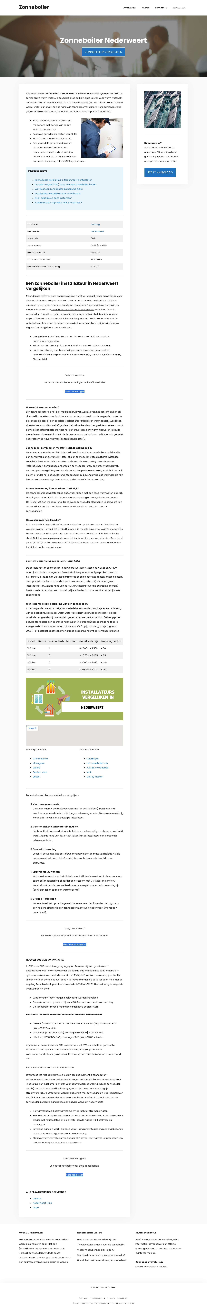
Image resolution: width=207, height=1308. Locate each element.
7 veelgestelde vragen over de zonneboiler (101, 1244)
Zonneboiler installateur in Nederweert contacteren (63, 180)
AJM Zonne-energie (97, 767)
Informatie (161, 7)
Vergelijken (179, 7)
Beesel (36, 776)
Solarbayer (92, 758)
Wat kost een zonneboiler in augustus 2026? (59, 189)
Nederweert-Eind (42, 1203)
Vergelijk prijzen (74, 1174)
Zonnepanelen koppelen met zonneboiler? (58, 202)
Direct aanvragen (74, 391)
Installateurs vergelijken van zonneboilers (58, 193)
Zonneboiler (34, 7)
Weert (36, 767)
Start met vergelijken (74, 944)
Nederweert (97, 231)
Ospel (36, 1207)
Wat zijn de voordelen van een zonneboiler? (101, 1255)
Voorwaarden (98, 1298)
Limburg (95, 224)
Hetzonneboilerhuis (97, 763)
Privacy (111, 1298)
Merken (146, 7)
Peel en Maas (40, 772)
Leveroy (37, 1198)
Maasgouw (39, 763)
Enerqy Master (94, 776)
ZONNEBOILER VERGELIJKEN (103, 52)
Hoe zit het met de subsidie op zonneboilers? (101, 1260)
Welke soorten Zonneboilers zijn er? (96, 1239)
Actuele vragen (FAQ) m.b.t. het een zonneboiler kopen (65, 184)
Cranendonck (40, 758)
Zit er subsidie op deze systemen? (53, 198)
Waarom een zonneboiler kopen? (95, 1250)
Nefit (89, 772)
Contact (83, 1298)
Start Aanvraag (160, 172)
